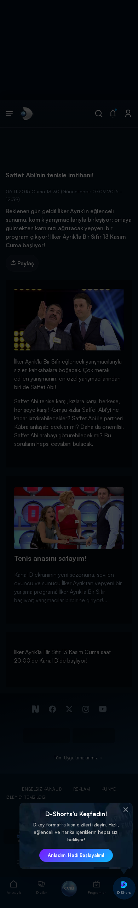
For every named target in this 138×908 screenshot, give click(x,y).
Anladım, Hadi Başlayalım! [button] (76, 855)
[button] (125, 809)
